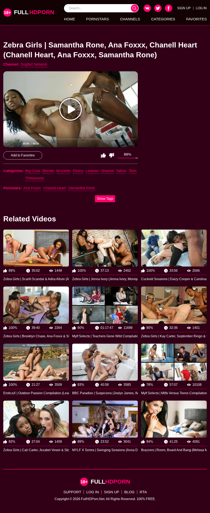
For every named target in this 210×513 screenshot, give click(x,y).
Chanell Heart (54, 188)
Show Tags (105, 198)
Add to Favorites (23, 155)
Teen (133, 171)
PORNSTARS (97, 19)
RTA (143, 492)
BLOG (129, 492)
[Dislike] (111, 155)
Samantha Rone (81, 188)
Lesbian (92, 171)
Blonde (48, 171)
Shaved (107, 171)
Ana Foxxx (32, 188)
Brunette (63, 171)
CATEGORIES (163, 19)
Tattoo (121, 171)
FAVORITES (196, 19)
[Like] (103, 155)
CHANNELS (130, 19)
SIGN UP (184, 8)
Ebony (78, 171)
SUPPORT (72, 492)
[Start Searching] (134, 8)
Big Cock (32, 171)
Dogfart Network (34, 64)
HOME (69, 19)
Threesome (34, 178)
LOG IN (201, 8)
